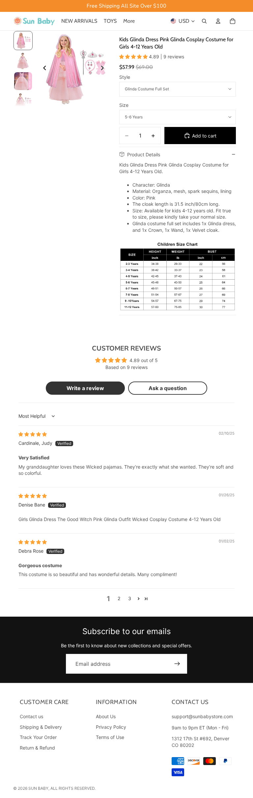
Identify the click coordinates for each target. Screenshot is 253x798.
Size (123, 105)
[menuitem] (129, 21)
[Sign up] (177, 664)
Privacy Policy (111, 726)
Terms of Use (110, 737)
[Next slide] (104, 68)
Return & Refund (37, 748)
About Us (106, 716)
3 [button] (129, 598)
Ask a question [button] (168, 388)
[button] (134, 56)
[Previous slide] (43, 68)
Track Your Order (38, 737)
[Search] (204, 21)
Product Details (143, 154)
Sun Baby (38, 788)
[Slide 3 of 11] (23, 81)
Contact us (31, 716)
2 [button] (119, 598)
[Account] (218, 21)
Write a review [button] (85, 388)
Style (124, 77)
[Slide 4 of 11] (23, 101)
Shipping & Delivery (41, 726)
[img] (32, 434)
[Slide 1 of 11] (23, 40)
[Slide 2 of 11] (23, 61)
